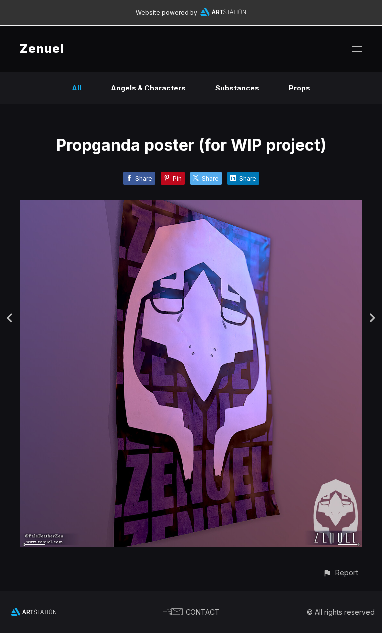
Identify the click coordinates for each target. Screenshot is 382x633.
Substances (237, 88)
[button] (340, 572)
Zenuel (42, 48)
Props (299, 88)
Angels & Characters (148, 88)
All (76, 88)
